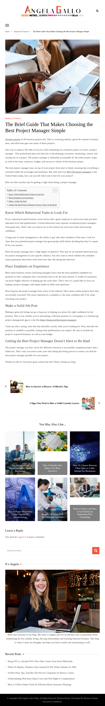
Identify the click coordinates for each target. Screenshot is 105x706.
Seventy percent (12, 139)
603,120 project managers (79, 172)
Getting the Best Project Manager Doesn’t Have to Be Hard (33, 205)
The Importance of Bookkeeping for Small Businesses (20, 468)
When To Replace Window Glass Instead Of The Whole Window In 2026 (42, 667)
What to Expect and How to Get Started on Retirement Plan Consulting (85, 512)
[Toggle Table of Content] (54, 190)
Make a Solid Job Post (18, 201)
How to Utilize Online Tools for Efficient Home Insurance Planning (39, 684)
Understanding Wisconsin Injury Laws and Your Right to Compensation (41, 678)
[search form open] (97, 11)
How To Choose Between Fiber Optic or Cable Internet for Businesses (85, 468)
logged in (22, 537)
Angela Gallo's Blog (30, 698)
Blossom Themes (91, 698)
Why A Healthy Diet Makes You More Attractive (52, 468)
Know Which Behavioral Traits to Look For (26, 194)
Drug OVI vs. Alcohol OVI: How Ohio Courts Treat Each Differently (40, 661)
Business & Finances (13, 118)
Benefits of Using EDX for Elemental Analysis (52, 515)
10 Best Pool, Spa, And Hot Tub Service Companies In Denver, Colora (41, 673)
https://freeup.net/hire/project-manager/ (58, 320)
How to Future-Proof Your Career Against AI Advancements (20, 514)
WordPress (57, 702)
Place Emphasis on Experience (21, 198)
